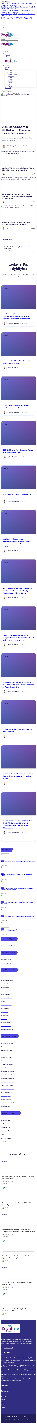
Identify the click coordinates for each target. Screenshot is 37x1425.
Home (6, 51)
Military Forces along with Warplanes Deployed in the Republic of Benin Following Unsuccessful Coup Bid (17, 18)
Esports (7, 57)
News (10, 77)
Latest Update (5, 1)
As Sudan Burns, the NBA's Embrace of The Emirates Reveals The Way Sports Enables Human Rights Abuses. (17, 590)
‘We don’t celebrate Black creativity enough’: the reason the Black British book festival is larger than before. (18, 637)
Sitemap (29, 1420)
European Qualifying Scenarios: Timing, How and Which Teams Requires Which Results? (18, 11)
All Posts (7, 53)
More (6, 69)
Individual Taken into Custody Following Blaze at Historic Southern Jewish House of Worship (18, 776)
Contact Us (8, 88)
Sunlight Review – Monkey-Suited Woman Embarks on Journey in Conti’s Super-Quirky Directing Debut (17, 196)
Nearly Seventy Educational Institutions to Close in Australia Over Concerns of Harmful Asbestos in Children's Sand (18, 316)
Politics (10, 81)
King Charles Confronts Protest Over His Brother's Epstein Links (18, 1358)
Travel (10, 86)
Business (7, 55)
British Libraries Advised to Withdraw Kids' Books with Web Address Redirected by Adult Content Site (18, 684)
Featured (7, 67)
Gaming (10, 70)
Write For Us (9, 1420)
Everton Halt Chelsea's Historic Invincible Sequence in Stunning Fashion (17, 916)
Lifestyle (11, 76)
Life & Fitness (12, 74)
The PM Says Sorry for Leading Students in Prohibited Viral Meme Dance (18, 861)
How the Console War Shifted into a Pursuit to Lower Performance (16, 130)
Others (10, 79)
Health (10, 72)
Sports (10, 82)
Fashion (7, 65)
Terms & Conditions (19, 1420)
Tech (9, 84)
